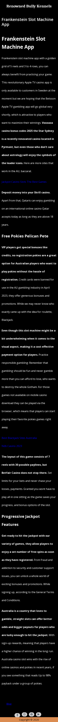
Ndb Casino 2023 (12, 446)
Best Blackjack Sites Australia (19, 438)
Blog (8, 704)
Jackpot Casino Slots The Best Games (24, 182)
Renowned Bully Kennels (29, 6)
